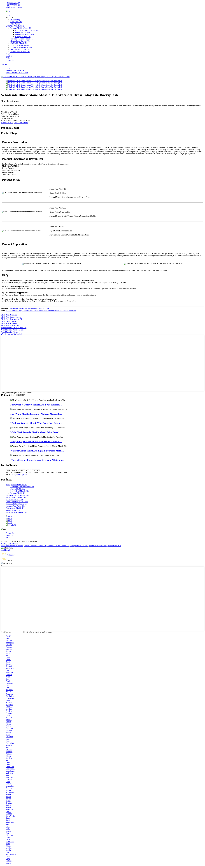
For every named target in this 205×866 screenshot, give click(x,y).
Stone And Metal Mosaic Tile (21, 45)
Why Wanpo (15, 24)
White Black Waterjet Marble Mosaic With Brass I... (35, 432)
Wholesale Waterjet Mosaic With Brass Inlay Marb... (36, 423)
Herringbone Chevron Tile (20, 41)
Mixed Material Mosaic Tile (16, 512)
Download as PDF (21, 123)
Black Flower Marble (9, 321)
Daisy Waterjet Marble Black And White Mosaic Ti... (36, 441)
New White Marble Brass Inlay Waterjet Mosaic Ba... (36, 414)
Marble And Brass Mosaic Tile (35, 546)
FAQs (8, 58)
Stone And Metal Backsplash (12, 546)
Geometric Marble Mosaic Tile (21, 39)
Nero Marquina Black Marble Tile (13, 328)
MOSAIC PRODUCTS (15, 26)
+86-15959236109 (13, 3)
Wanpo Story (15, 20)
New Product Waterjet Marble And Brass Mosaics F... (36, 404)
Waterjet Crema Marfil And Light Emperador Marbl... (37, 450)
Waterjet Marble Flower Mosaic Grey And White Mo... (37, 460)
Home (8, 15)
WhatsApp (11, 555)
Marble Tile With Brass (98, 546)
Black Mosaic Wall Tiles (10, 326)
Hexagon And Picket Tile (19, 50)
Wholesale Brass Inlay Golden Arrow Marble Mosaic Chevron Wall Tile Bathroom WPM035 (41, 311)
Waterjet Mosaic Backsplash (11, 334)
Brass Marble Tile (114, 546)
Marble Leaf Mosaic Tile (24, 35)
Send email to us (7, 123)
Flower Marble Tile (22, 32)
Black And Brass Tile (9, 315)
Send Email (5, 550)
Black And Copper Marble (11, 317)
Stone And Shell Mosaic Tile (21, 47)
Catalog (9, 56)
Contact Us (10, 60)
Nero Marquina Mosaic (9, 332)
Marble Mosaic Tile (13, 510)
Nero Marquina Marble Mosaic (12, 330)
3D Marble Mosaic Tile (19, 43)
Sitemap (4, 544)
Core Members (16, 22)
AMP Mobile (13, 544)
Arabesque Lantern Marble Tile (27, 30)
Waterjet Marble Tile (22, 37)
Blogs (8, 54)
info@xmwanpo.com (14, 7)
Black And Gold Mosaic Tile (12, 319)
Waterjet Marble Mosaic (79, 546)
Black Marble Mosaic (9, 323)
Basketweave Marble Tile (20, 52)
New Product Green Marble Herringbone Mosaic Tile (29, 308)
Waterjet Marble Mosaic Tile (21, 28)
